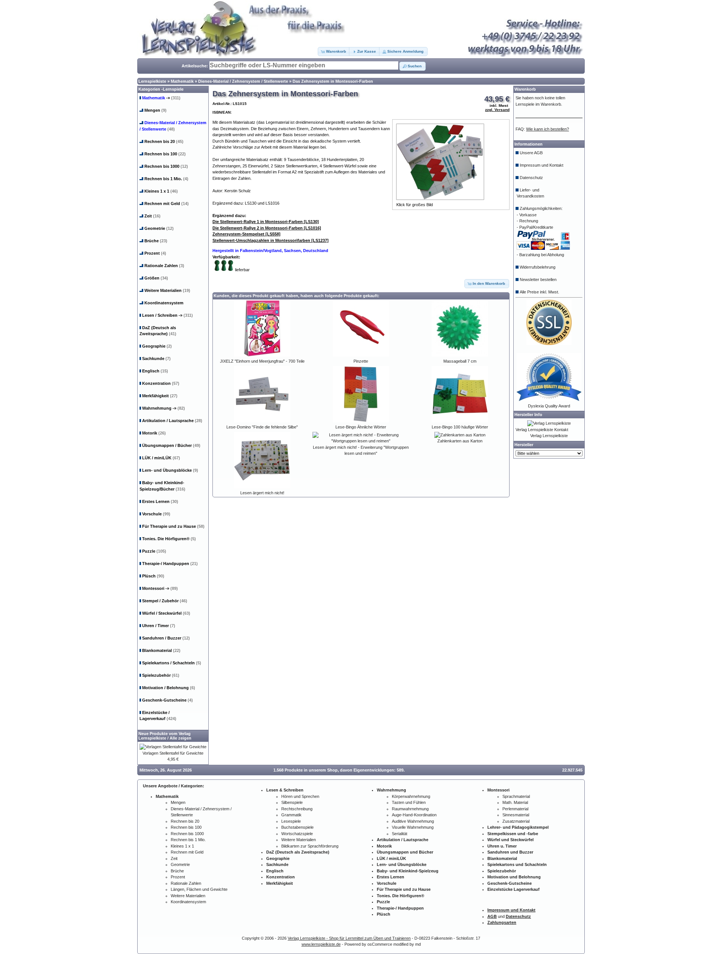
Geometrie (159, 228)
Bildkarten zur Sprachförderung (309, 846)
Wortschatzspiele (297, 833)
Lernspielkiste (152, 81)
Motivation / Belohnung (168, 687)
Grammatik (291, 815)
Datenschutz (531, 177)
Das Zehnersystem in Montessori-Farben (333, 81)
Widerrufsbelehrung (537, 267)
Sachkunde (156, 358)
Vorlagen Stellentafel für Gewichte (173, 753)
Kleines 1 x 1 (161, 191)
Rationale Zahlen (164, 265)
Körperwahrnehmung (411, 796)
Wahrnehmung (163, 408)
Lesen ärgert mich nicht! (262, 493)
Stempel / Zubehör (164, 601)
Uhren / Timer (158, 625)
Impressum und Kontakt (541, 165)
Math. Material (515, 802)
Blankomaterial (161, 650)
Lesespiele (291, 821)
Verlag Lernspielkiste (549, 435)
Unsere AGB (531, 152)
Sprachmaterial (516, 796)
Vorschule (156, 514)
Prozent (155, 253)
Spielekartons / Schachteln (171, 663)
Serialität (399, 833)
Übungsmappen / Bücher (171, 445)
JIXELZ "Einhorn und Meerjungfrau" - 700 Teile (262, 361)
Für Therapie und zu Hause (173, 526)
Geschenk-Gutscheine (167, 700)
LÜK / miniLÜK (161, 458)
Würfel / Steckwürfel (166, 613)
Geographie (157, 346)
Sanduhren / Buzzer (166, 638)
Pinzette (360, 361)
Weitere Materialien (167, 290)
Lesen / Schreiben (167, 315)
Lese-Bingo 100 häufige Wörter (460, 427)
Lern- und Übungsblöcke (170, 470)
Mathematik (182, 81)
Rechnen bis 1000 (166, 166)
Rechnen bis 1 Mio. (166, 178)
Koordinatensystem (164, 303)
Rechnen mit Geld (166, 203)
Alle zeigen (180, 738)
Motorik (154, 433)
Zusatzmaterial (515, 821)
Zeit (152, 216)
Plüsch (153, 576)
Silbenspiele (292, 802)
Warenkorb (525, 89)
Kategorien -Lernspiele (161, 89)
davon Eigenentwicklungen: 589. (372, 770)
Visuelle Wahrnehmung (413, 827)
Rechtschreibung (296, 809)
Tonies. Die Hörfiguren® (169, 538)
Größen (156, 278)
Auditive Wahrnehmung (413, 821)
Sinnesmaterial (515, 815)
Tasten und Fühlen (409, 802)
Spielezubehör (160, 675)
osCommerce (379, 944)
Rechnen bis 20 (164, 141)
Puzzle (154, 551)
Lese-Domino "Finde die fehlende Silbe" (262, 427)
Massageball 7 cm (459, 361)
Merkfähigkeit (159, 395)
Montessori (160, 588)
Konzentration (160, 383)
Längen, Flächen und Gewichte (199, 889)
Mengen (155, 110)
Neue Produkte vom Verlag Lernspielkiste (164, 735)
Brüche (155, 240)
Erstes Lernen (160, 501)
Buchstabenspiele (297, 827)
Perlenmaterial (515, 809)
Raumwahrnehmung (410, 809)
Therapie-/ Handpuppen (170, 563)
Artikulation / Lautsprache (172, 420)
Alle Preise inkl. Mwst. (539, 292)
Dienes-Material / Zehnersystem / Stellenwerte (243, 81)
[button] (334, 51)
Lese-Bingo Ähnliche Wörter (360, 427)
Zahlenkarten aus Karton (459, 441)
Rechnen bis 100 (165, 154)
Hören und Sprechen (300, 796)
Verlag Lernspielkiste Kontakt (542, 429)
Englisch (155, 371)
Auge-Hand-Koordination (414, 815)
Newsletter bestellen (538, 279)
